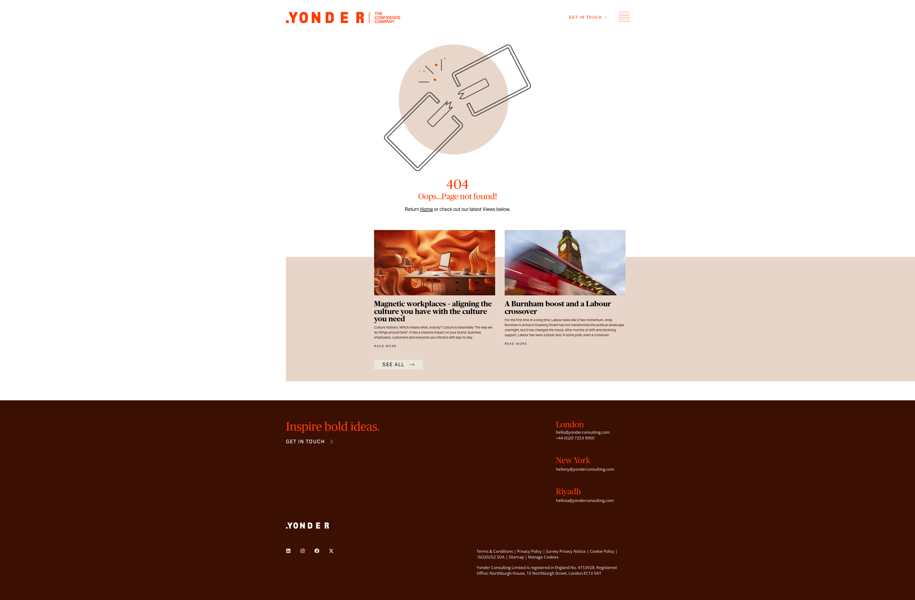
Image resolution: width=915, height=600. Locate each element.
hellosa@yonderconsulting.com (585, 500)
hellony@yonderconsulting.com (585, 469)
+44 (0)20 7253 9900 (575, 438)
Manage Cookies (543, 557)
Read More (385, 346)
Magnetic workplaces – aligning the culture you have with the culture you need (433, 311)
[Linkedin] (288, 550)
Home (426, 209)
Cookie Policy (602, 551)
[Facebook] (317, 550)
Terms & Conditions (495, 551)
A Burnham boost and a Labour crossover (558, 307)
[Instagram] (302, 550)
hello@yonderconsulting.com (583, 432)
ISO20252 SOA (491, 557)
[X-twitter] (331, 550)
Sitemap (516, 557)
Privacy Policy (529, 551)
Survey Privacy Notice (566, 551)
